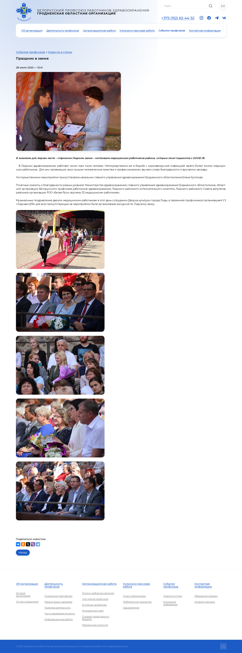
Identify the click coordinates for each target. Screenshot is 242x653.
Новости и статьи (60, 52)
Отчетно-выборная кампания (98, 593)
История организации (23, 594)
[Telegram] (38, 544)
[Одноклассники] (23, 544)
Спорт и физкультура (134, 596)
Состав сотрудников (27, 601)
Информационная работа (58, 619)
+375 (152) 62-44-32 (177, 18)
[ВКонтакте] (18, 544)
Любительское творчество (137, 601)
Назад (23, 552)
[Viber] (33, 544)
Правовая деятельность (57, 607)
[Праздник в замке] (68, 111)
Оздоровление (131, 607)
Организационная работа (99, 30)
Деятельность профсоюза (62, 30)
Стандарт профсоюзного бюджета (95, 617)
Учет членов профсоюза (95, 599)
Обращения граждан (206, 596)
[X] (28, 544)
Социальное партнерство (58, 596)
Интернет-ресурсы (205, 601)
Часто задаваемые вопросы (59, 613)
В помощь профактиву (94, 604)
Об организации (31, 30)
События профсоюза (172, 30)
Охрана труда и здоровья (58, 601)
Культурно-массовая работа (137, 30)
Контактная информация (205, 30)
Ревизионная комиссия (95, 625)
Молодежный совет (93, 610)
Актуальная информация (170, 603)
